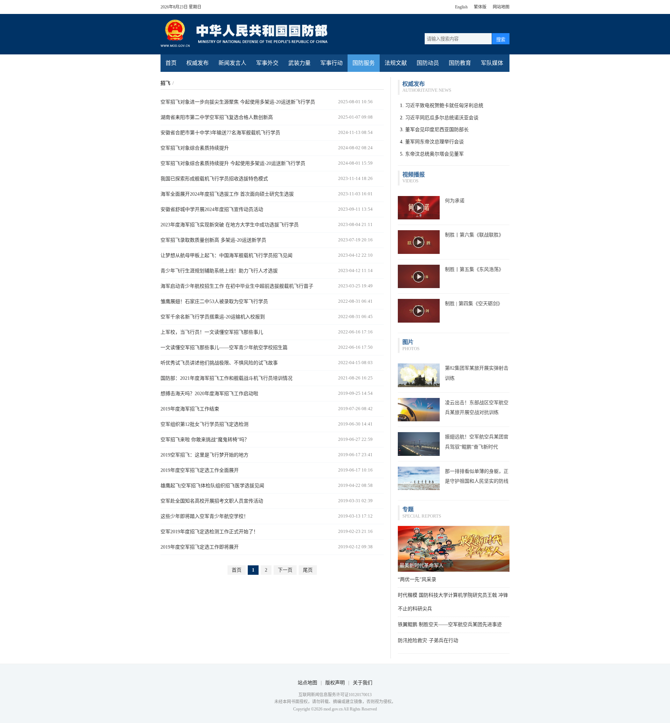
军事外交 (267, 63)
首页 (171, 63)
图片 (408, 342)
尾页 (308, 570)
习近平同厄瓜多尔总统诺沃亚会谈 (441, 117)
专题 (408, 509)
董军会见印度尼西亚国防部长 (437, 129)
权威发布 (197, 63)
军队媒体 (492, 63)
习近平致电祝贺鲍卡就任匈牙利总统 (444, 105)
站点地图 (307, 682)
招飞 (165, 83)
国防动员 (428, 63)
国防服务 (363, 63)
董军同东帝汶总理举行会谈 (434, 141)
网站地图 (501, 7)
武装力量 (299, 63)
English (461, 7)
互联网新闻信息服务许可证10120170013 (335, 694)
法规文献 (396, 63)
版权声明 (335, 682)
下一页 (285, 570)
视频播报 (413, 174)
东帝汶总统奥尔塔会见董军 (434, 154)
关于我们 (362, 682)
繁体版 (480, 7)
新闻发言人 (232, 63)
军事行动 (331, 63)
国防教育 (460, 63)
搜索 (500, 39)
